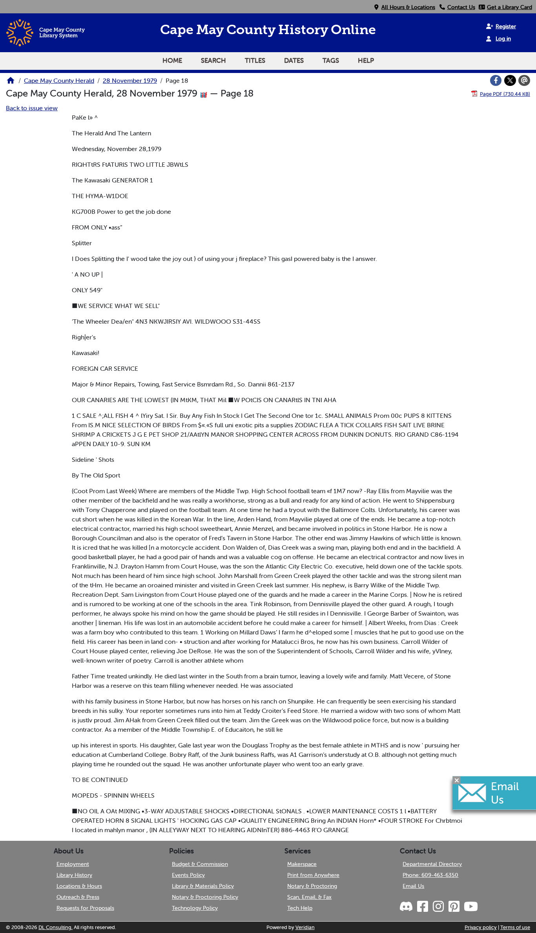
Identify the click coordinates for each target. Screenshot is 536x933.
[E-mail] (524, 80)
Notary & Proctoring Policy (205, 896)
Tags (331, 60)
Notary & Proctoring (312, 885)
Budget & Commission (200, 863)
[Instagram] (437, 906)
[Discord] (407, 906)
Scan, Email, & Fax (309, 896)
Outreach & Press (78, 896)
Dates (294, 60)
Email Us (413, 885)
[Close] (457, 780)
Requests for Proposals (85, 907)
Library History (74, 874)
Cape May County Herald (59, 80)
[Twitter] (510, 80)
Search (213, 60)
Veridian (305, 927)
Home (172, 60)
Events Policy (188, 874)
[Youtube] (470, 906)
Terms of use (515, 927)
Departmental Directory (432, 863)
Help (366, 60)
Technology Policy (195, 907)
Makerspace (302, 863)
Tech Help (299, 907)
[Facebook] (496, 80)
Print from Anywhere (313, 874)
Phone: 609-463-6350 (430, 874)
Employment (73, 863)
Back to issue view (32, 108)
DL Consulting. (55, 927)
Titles (255, 60)
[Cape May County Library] (10, 83)
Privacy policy (481, 927)
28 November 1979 (130, 80)
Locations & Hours (79, 885)
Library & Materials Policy (203, 885)
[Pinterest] (453, 906)
